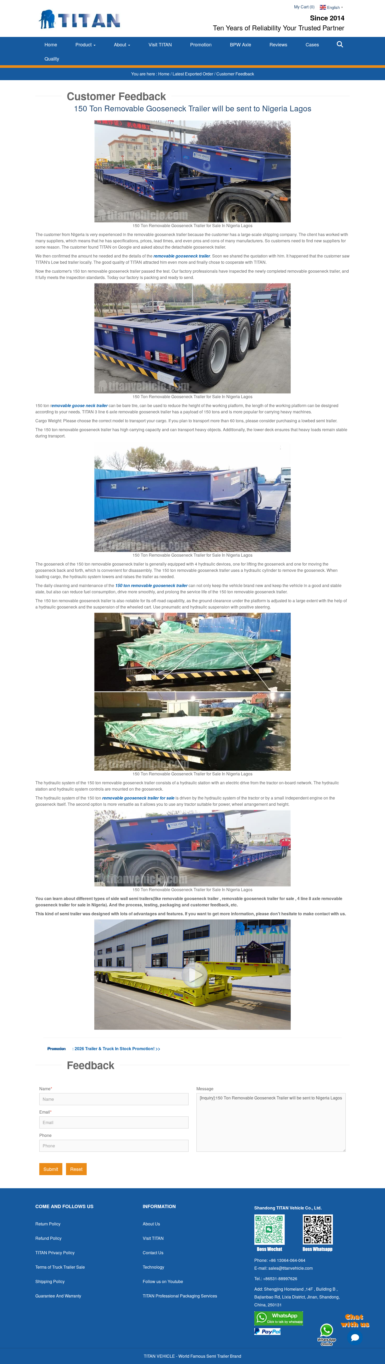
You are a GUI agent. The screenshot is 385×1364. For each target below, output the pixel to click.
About (121, 44)
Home (51, 44)
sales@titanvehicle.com (290, 1268)
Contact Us (153, 1253)
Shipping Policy (50, 1281)
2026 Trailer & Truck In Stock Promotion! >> (117, 1048)
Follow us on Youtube (163, 1281)
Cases (312, 44)
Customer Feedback (235, 74)
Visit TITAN (160, 44)
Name (45, 1089)
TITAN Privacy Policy (55, 1253)
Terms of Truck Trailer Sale (60, 1267)
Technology (153, 1267)
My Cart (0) (304, 7)
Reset (76, 1168)
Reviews (278, 44)
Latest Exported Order (193, 74)
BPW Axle (240, 44)
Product (84, 44)
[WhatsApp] (299, 1318)
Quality (52, 58)
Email (45, 1112)
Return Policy (47, 1224)
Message (204, 1089)
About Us (151, 1224)
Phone (45, 1135)
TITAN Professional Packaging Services (180, 1296)
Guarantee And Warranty (58, 1296)
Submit (50, 1168)
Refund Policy (48, 1238)
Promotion (201, 44)
